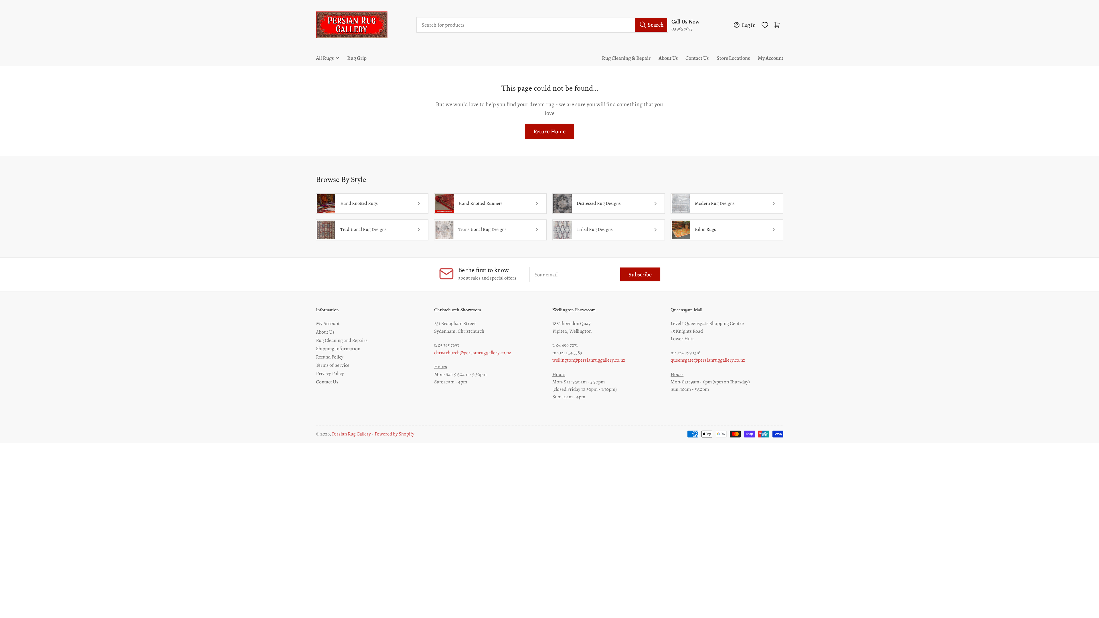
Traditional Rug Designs (363, 229)
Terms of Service (332, 365)
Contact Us (697, 58)
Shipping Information (338, 348)
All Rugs (325, 58)
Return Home (549, 131)
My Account (770, 58)
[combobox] (542, 25)
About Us (668, 58)
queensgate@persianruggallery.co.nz (708, 359)
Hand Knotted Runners (480, 203)
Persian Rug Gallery (351, 434)
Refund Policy (329, 356)
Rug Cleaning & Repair (626, 58)
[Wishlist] (765, 25)
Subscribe (640, 274)
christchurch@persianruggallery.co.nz (472, 352)
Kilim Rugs (705, 229)
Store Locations (733, 58)
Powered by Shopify (394, 434)
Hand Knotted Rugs (358, 203)
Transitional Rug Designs (482, 229)
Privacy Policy (330, 373)
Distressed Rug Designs (598, 203)
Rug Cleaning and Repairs (341, 340)
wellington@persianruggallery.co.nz (588, 359)
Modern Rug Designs (714, 203)
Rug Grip (357, 58)
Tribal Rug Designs (594, 229)
